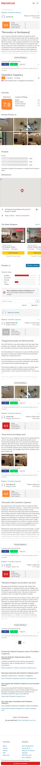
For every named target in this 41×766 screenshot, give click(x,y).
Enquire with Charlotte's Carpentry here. (13, 696)
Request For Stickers (28, 750)
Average (6, 280)
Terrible (6, 284)
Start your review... (14, 312)
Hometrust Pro (26, 748)
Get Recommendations (20, 763)
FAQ (4, 753)
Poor (5, 282)
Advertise (25, 753)
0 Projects (17, 78)
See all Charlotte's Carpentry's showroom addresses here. (19, 678)
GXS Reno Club (26, 755)
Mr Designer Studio (8, 247)
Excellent (7, 275)
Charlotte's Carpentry (14, 12)
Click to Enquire (13, 253)
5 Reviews (9, 78)
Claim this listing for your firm (27, 720)
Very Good (7, 278)
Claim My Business (27, 746)
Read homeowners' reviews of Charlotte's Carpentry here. (18, 668)
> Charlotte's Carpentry (7, 10)
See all (37, 224)
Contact (5, 748)
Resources (6, 755)
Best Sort (34, 305)
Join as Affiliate (26, 757)
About (4, 746)
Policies (5, 750)
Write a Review (33, 265)
